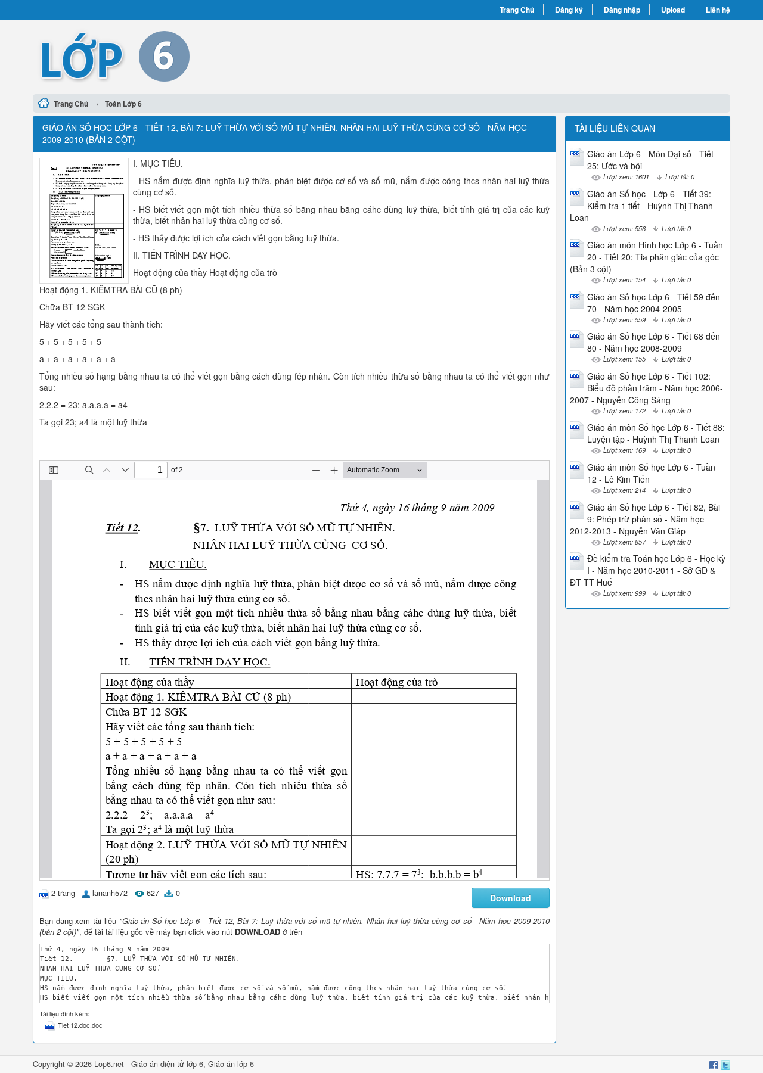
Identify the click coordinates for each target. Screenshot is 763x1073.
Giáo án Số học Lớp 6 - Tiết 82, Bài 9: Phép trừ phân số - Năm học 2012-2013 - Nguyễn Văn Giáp (645, 519)
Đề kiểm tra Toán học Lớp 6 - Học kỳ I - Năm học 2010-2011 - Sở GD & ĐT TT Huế (647, 570)
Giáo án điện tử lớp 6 (167, 1064)
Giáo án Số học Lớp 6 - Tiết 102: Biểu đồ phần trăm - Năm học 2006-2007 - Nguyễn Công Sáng (646, 388)
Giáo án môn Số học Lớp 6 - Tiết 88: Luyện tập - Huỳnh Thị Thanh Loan (656, 433)
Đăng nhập (622, 9)
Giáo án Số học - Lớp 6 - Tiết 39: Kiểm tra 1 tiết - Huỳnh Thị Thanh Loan (641, 205)
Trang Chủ (517, 9)
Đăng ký (569, 9)
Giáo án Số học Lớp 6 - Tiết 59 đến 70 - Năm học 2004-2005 (653, 303)
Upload (673, 9)
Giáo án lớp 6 (231, 1064)
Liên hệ (718, 9)
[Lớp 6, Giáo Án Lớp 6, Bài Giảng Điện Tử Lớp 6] (207, 55)
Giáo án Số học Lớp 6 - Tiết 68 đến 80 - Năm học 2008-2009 (653, 342)
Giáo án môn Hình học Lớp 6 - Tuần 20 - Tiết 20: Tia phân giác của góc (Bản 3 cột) (646, 257)
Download (510, 898)
